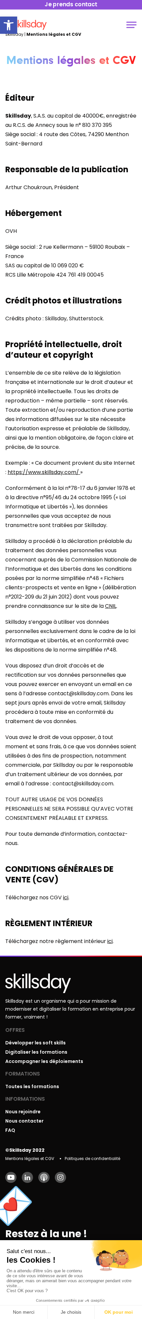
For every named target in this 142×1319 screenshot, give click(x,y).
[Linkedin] (27, 1177)
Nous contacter (24, 1121)
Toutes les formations (32, 1086)
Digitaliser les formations (36, 1052)
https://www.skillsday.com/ (44, 472)
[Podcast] (44, 1177)
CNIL (110, 606)
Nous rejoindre (23, 1111)
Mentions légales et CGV (29, 1158)
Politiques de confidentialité (92, 1158)
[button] (8, 25)
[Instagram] (60, 1177)
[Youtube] (11, 1177)
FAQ (10, 1130)
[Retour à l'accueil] (30, 25)
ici (65, 897)
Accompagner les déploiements (44, 1061)
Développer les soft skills (35, 1042)
